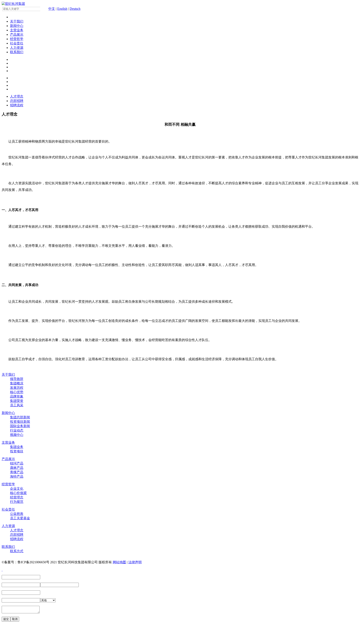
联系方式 (16, 551)
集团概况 (16, 383)
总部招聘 (16, 101)
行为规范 (16, 501)
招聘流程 (16, 105)
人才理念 (16, 96)
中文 (51, 8)
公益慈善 (16, 514)
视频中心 (16, 435)
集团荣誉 (16, 401)
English (62, 8)
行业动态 (16, 430)
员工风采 (16, 405)
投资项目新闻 (20, 421)
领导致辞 (16, 379)
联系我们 (16, 52)
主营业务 (16, 30)
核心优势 (16, 392)
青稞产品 (16, 472)
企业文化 (16, 488)
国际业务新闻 (20, 426)
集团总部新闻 (20, 417)
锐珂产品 (16, 463)
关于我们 (16, 21)
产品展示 (16, 34)
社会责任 (16, 43)
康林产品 (16, 467)
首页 (13, 17)
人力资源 (16, 47)
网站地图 (119, 562)
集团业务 (16, 447)
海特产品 (16, 476)
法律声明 (135, 562)
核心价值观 (18, 493)
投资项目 (16, 451)
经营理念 (16, 497)
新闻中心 (16, 26)
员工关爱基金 (20, 518)
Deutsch (75, 8)
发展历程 (16, 387)
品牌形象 (16, 396)
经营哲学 (16, 39)
